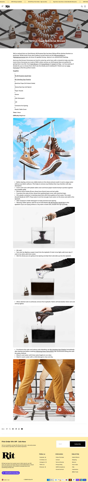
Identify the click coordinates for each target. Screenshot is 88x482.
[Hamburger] (2, 6)
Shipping (74, 459)
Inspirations (75, 469)
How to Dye (75, 464)
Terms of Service (60, 462)
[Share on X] (9, 428)
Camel (54, 64)
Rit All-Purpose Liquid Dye (23, 76)
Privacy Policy (59, 464)
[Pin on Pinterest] (12, 428)
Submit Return (75, 457)
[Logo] (7, 6)
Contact (58, 459)
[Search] (82, 6)
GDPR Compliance (60, 467)
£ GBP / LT (6, 479)
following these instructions (45, 351)
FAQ (73, 467)
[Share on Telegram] (15, 428)
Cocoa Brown (45, 64)
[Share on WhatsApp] (18, 428)
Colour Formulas (60, 457)
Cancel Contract (60, 469)
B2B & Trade (75, 472)
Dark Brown (34, 64)
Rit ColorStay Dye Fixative (23, 79)
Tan (60, 64)
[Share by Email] (21, 428)
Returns (74, 462)
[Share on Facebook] (6, 428)
